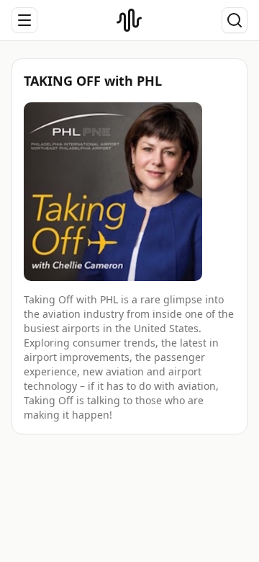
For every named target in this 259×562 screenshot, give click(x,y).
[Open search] (234, 20)
